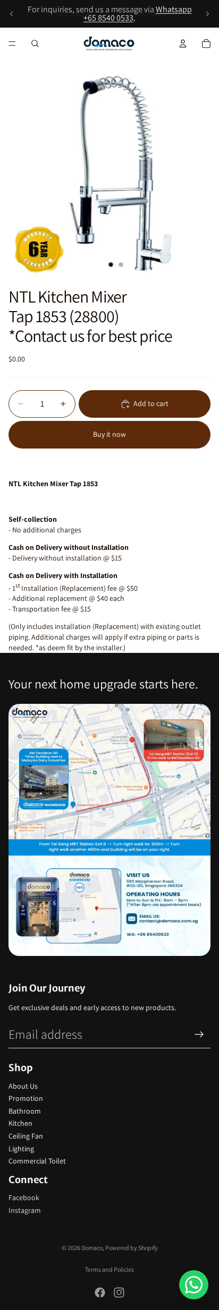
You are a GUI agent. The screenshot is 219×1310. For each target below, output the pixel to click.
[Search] (35, 43)
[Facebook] (100, 1292)
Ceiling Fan (26, 1136)
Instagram (25, 1210)
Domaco (92, 1248)
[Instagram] (119, 1292)
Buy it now (109, 434)
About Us (23, 1086)
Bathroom (25, 1111)
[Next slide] (207, 13)
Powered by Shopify (131, 1248)
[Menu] (12, 43)
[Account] (183, 43)
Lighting (21, 1148)
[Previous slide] (11, 13)
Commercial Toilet (37, 1161)
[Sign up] (199, 1034)
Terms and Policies (109, 1269)
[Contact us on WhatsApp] (193, 1284)
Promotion (26, 1098)
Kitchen (20, 1123)
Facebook (24, 1197)
